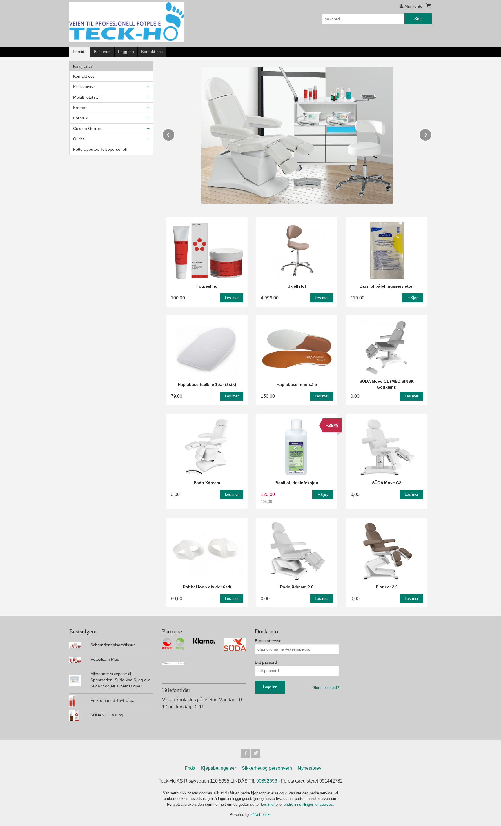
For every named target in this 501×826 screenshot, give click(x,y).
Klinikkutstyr (84, 86)
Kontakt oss (152, 51)
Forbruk (80, 118)
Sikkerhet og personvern (267, 768)
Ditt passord (266, 662)
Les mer (268, 804)
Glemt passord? (325, 687)
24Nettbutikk (261, 814)
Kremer (80, 107)
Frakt (190, 768)
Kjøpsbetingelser (218, 768)
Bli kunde (102, 51)
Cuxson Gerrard (88, 128)
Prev (174, 133)
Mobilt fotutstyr (86, 97)
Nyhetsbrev (309, 768)
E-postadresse (268, 640)
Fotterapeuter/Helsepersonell (100, 149)
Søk (418, 18)
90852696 (266, 780)
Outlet (78, 139)
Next (431, 133)
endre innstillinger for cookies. (309, 804)
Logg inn (126, 51)
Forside (80, 51)
